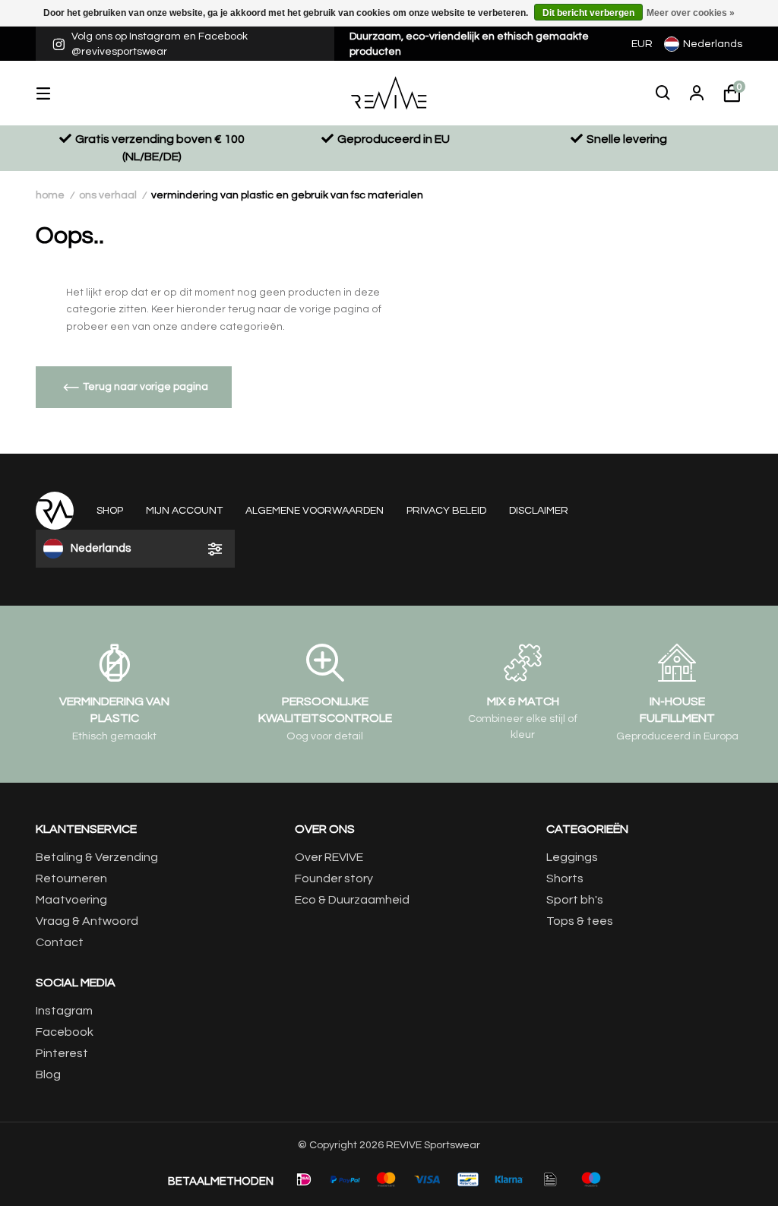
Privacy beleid (446, 510)
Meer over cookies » (691, 13)
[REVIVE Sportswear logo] (389, 93)
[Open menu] (55, 93)
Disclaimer (538, 510)
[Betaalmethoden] (304, 1179)
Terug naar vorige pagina (145, 386)
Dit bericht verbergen (588, 13)
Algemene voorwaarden (314, 510)
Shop (109, 510)
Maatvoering (71, 900)
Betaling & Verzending (97, 857)
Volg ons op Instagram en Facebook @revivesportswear (159, 44)
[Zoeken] (663, 93)
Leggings (572, 857)
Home (50, 195)
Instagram (64, 1011)
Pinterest (62, 1053)
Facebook (64, 1032)
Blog (48, 1074)
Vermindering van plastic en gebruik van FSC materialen (287, 195)
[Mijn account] (697, 93)
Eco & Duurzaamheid (352, 900)
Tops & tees (579, 921)
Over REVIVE (329, 857)
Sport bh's (574, 900)
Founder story (334, 878)
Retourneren (71, 878)
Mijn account (184, 510)
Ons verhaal (108, 195)
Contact (60, 942)
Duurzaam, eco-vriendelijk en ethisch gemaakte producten (469, 44)
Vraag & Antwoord (87, 921)
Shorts (565, 878)
